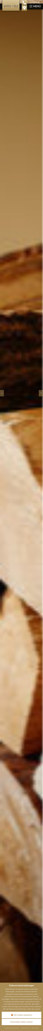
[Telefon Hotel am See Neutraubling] (24, 2)
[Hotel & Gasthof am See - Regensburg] (11, 5)
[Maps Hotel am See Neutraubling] (24, 8)
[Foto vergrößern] (21, 510)
